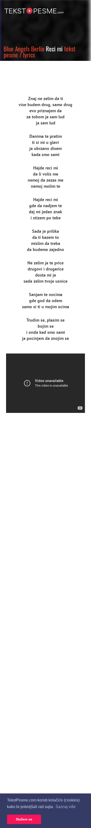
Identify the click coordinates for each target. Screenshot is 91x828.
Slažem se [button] (24, 819)
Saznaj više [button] (66, 807)
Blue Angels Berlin (24, 48)
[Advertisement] (45, 74)
